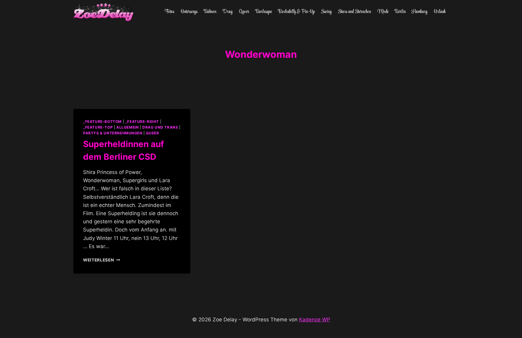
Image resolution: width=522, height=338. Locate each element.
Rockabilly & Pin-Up (296, 12)
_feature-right (142, 121)
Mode (382, 12)
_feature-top (98, 127)
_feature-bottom (102, 121)
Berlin (400, 12)
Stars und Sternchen (354, 12)
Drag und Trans (160, 127)
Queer (244, 12)
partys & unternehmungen (113, 133)
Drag (227, 12)
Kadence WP (314, 320)
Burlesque (263, 12)
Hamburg (419, 12)
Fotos (169, 12)
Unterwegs (189, 12)
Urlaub (440, 12)
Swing (326, 12)
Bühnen (210, 12)
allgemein (127, 127)
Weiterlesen (101, 260)
